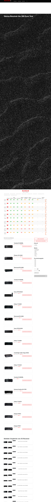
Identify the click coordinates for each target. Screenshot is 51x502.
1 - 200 (35, 244)
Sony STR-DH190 (5, 226)
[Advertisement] (25, 8)
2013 (35, 261)
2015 (35, 263)
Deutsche (23, 1)
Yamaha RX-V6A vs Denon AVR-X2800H (22, 441)
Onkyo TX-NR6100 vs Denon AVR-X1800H (23, 463)
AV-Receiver (19, 1)
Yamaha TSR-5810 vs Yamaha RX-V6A (22, 496)
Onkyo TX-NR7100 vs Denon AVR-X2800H (23, 452)
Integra (35, 251)
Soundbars (15, 1)
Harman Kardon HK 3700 (5, 233)
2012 (35, 260)
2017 (35, 265)
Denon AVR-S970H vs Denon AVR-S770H (22, 474)
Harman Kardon (37, 250)
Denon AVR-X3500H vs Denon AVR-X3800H (22, 485)
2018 (35, 266)
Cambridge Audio (37, 249)
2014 (35, 262)
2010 (35, 259)
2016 (35, 264)
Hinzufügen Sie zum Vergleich (27, 246)
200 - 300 (36, 245)
